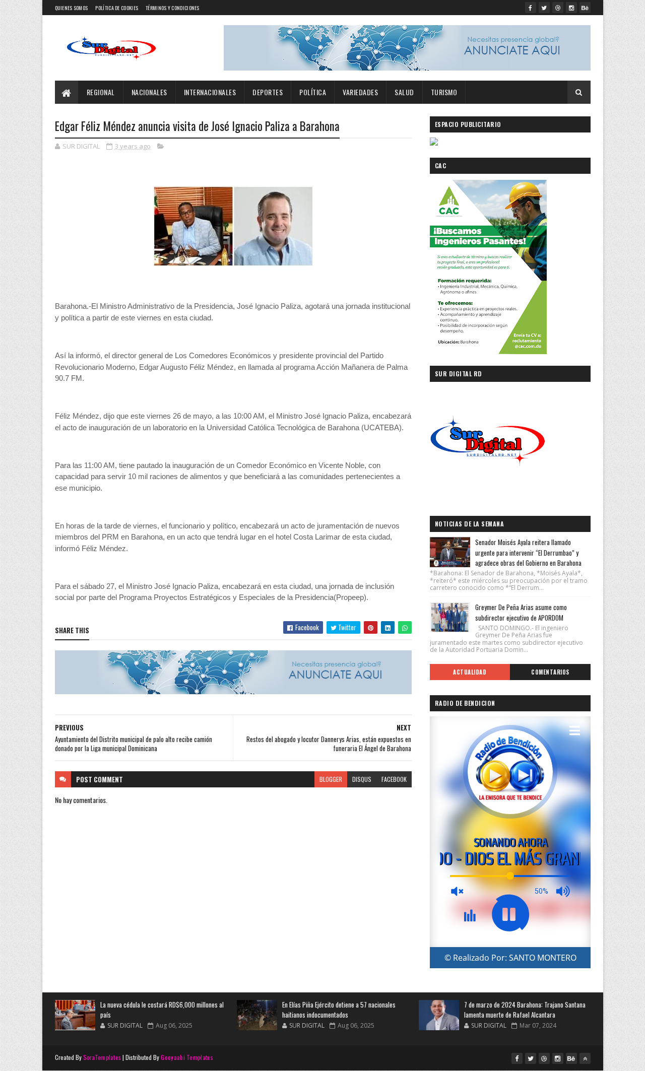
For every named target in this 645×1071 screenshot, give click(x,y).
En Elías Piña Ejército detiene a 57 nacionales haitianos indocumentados (339, 1009)
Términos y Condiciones (173, 8)
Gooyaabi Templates (187, 1057)
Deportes (267, 92)
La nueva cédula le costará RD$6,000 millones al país (162, 1009)
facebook (394, 779)
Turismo (444, 92)
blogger (330, 779)
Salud (404, 92)
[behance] (585, 7)
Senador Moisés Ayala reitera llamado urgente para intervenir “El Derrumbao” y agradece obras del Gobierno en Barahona (528, 552)
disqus (361, 779)
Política (312, 92)
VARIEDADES (360, 92)
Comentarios (550, 672)
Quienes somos (71, 8)
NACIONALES (149, 92)
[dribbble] (557, 7)
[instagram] (571, 7)
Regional (101, 92)
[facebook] (530, 7)
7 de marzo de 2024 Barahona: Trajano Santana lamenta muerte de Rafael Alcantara (525, 1009)
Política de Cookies (116, 8)
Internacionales (210, 92)
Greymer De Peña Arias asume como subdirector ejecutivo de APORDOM (521, 612)
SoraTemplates (102, 1057)
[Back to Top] (585, 1058)
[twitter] (544, 7)
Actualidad (469, 672)
